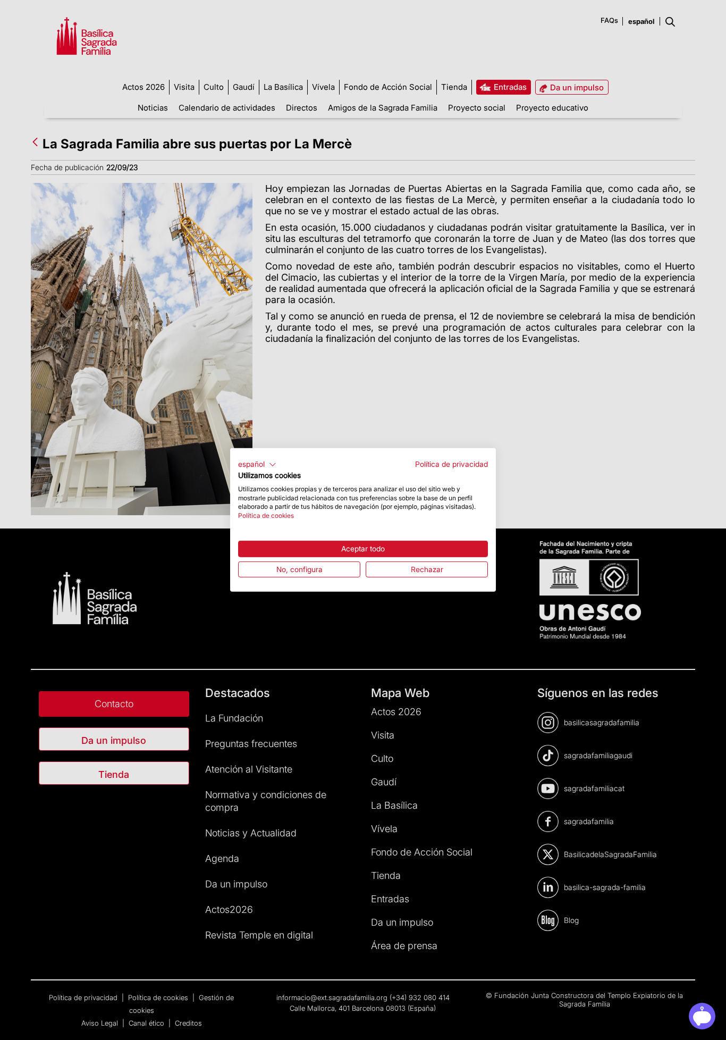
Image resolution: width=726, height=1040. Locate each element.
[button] (257, 464)
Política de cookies (266, 515)
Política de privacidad (451, 464)
